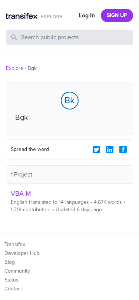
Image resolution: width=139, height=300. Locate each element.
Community (17, 271)
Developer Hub (22, 253)
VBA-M (21, 193)
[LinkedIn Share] (109, 149)
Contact (13, 289)
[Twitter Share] (96, 149)
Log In (87, 15)
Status (11, 280)
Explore (14, 68)
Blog (9, 262)
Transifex (14, 244)
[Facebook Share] (123, 149)
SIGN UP (117, 15)
